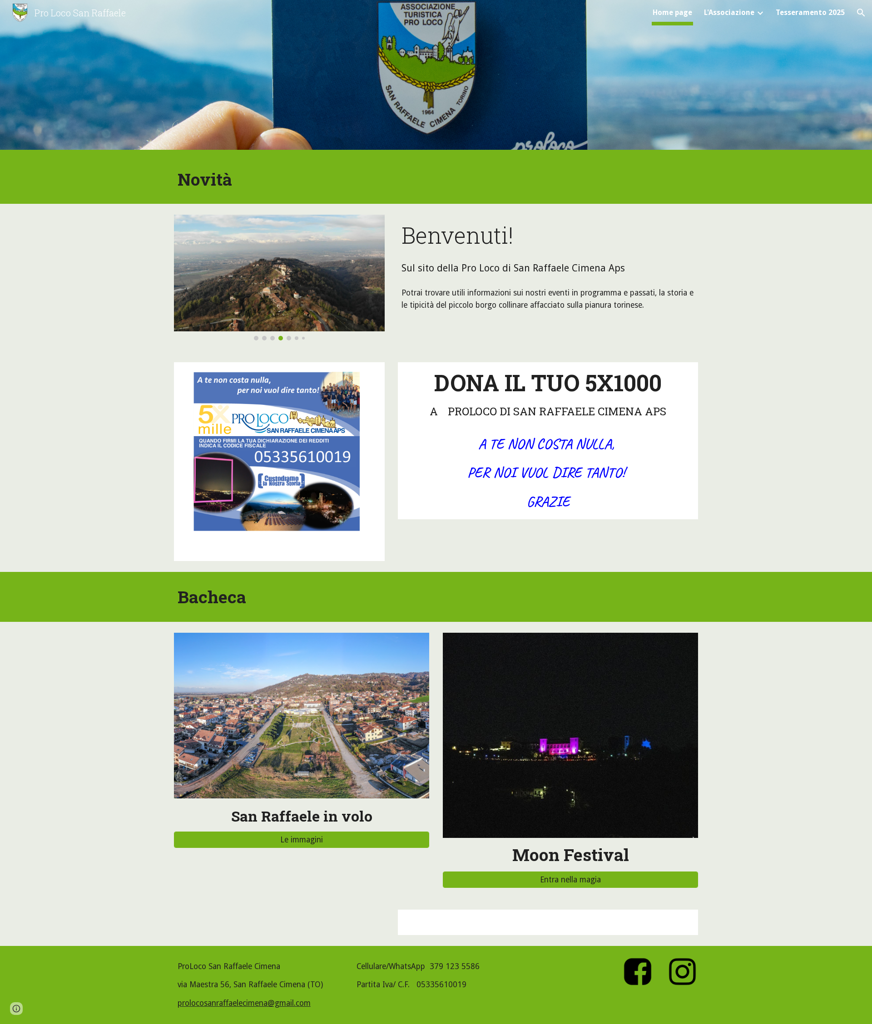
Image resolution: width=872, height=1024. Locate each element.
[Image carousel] (279, 277)
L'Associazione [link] (729, 12)
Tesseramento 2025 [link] (810, 12)
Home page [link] (672, 12)
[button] (861, 13)
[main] (436, 179)
